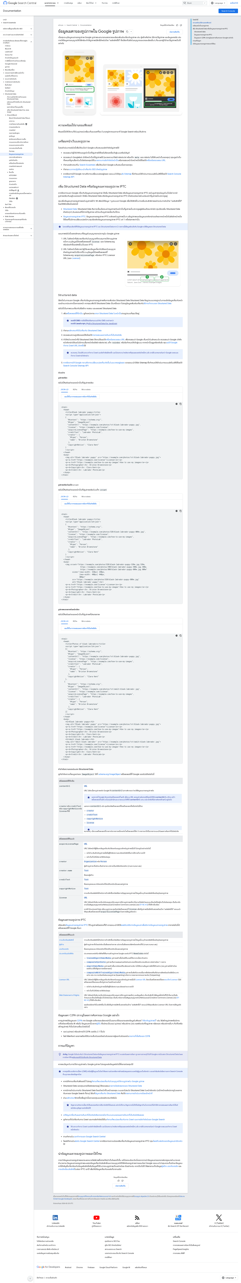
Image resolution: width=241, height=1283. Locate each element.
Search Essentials (87, 165)
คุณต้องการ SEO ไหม (112, 1241)
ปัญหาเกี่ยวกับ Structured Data (107, 1093)
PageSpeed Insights (181, 1249)
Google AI (126, 1267)
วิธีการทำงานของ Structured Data (157, 303)
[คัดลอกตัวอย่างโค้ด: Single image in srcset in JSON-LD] (181, 511)
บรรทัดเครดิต (64, 949)
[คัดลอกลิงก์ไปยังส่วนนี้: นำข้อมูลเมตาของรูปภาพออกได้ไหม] (104, 1153)
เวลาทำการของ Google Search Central (89, 1136)
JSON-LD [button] (64, 389)
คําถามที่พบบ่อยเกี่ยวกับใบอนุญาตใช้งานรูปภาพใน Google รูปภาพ (117, 1081)
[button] (16, 22)
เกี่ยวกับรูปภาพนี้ (149, 1020)
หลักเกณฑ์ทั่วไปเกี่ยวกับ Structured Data (84, 330)
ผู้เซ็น (98, 1023)
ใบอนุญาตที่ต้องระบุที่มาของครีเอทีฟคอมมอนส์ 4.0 (94, 1196)
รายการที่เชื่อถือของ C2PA (139, 1036)
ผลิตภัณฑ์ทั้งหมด (141, 1267)
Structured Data (70, 209)
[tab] (64, 389)
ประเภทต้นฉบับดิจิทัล (66, 954)
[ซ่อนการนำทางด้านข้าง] (30, 1278)
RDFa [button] (75, 389)
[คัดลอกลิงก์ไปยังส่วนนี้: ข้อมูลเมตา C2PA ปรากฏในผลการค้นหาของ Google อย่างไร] (121, 1015)
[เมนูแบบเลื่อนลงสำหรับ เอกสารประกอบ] (59, 3)
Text (86, 870)
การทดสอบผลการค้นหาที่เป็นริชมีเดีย (107, 335)
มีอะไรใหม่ (90, 3)
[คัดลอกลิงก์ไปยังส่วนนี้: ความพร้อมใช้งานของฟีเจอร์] (95, 125)
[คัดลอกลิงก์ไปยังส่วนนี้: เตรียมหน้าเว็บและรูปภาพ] (93, 141)
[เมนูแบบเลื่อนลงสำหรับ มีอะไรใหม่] (97, 3)
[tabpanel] (120, 436)
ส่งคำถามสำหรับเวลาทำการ (46, 1245)
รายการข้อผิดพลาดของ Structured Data (125, 1086)
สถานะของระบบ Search (113, 1249)
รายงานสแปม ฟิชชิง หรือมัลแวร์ (48, 1249)
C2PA (79, 1020)
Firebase (91, 1267)
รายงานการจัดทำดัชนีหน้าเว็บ (107, 160)
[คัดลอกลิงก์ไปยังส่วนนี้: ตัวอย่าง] (67, 372)
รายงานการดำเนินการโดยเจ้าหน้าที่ (138, 1093)
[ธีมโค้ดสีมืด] (177, 404)
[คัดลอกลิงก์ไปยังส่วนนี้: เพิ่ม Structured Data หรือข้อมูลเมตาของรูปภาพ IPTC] (129, 186)
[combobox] (194, 3)
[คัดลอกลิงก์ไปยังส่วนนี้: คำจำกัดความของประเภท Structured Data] (96, 769)
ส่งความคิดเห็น (175, 32)
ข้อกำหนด (40, 1278)
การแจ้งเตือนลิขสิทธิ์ (66, 940)
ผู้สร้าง (61, 944)
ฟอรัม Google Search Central (87, 1141)
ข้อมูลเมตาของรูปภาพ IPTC (74, 216)
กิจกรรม (105, 3)
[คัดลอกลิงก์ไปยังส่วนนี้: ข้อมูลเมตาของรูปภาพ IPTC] (88, 920)
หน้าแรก (60, 25)
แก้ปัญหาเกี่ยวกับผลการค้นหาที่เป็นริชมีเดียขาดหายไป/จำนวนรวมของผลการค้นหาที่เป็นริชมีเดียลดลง (103, 1115)
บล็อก (79, 3)
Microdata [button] (86, 389)
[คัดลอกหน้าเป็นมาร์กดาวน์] (127, 31)
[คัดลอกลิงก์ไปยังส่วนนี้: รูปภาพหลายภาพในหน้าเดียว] (82, 609)
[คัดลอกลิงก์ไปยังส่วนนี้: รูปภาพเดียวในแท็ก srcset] (81, 484)
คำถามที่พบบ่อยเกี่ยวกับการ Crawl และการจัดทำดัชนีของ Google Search (135, 1119)
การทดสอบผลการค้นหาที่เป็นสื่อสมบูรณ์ (186, 1245)
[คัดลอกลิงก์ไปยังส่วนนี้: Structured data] (79, 295)
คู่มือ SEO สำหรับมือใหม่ (113, 1245)
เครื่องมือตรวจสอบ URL (156, 160)
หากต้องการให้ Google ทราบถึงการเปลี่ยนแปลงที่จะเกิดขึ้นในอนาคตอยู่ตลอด (94, 362)
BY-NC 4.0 (143, 905)
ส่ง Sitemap (127, 174)
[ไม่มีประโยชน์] (181, 25)
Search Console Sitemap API (76, 365)
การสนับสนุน (68, 3)
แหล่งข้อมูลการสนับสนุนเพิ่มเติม (48, 1253)
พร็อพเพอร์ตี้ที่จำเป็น (75, 313)
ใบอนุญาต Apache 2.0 (141, 1196)
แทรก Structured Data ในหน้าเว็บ (108, 313)
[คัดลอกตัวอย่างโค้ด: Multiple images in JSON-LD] (181, 636)
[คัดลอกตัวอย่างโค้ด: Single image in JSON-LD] (181, 404)
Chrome (79, 1267)
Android (68, 1267)
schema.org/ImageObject (109, 774)
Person (103, 861)
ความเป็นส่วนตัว (51, 1278)
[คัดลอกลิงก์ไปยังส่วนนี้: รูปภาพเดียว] (70, 377)
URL (85, 786)
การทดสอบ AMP (179, 1253)
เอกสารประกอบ (50, 3)
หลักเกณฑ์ (71, 1098)
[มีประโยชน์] (177, 25)
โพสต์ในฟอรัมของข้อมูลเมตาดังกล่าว (167, 1141)
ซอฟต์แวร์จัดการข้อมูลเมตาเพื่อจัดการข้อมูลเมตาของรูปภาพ (144, 925)
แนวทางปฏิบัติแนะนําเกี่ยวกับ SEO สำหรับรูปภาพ (87, 169)
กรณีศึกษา (116, 3)
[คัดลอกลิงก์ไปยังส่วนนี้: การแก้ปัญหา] (76, 1046)
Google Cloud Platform (108, 1267)
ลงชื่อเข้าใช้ (234, 3)
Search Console (228, 11)
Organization (90, 861)
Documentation (12, 10)
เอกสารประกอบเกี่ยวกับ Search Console (119, 1253)
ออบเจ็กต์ (171, 980)
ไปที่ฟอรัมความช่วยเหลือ (45, 1241)
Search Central (27, 3)
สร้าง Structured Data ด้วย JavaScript (102, 324)
